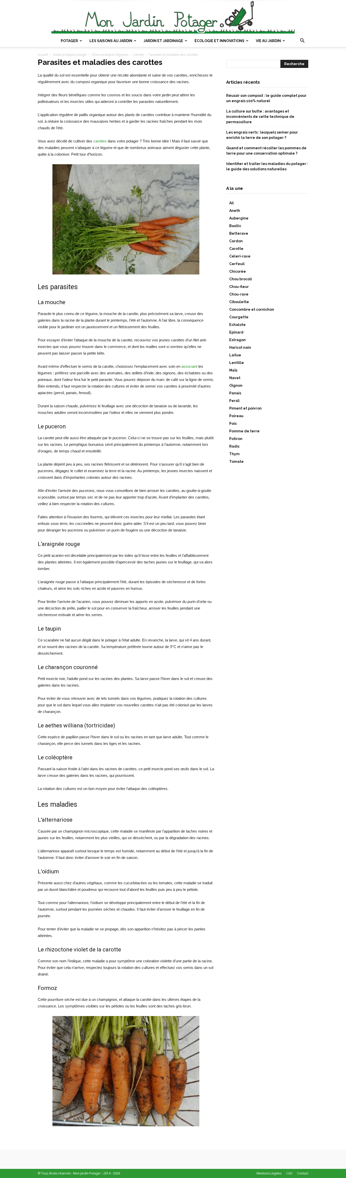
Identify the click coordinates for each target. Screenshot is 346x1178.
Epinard (236, 332)
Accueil (43, 54)
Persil (234, 401)
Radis (234, 446)
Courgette (238, 317)
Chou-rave (238, 294)
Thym (234, 454)
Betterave (238, 233)
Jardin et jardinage (163, 41)
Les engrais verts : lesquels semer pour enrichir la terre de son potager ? (262, 135)
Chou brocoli (240, 279)
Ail (231, 203)
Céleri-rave (240, 256)
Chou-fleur (239, 287)
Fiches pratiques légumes (110, 54)
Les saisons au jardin (110, 41)
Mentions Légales (269, 1173)
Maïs (233, 370)
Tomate (236, 461)
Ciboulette (239, 302)
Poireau (236, 416)
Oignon (235, 385)
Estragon (237, 340)
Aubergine (238, 218)
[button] (302, 41)
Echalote (237, 325)
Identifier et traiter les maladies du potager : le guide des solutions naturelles (267, 166)
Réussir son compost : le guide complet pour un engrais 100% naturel (266, 98)
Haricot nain (240, 347)
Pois (233, 423)
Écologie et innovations (219, 41)
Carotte (138, 54)
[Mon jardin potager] (173, 17)
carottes (100, 141)
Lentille (236, 363)
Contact (302, 1173)
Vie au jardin (268, 41)
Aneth (234, 211)
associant (189, 366)
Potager (69, 41)
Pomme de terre (244, 431)
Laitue (235, 355)
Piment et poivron (245, 408)
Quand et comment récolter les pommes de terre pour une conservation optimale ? (266, 150)
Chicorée (237, 271)
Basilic (235, 226)
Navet (234, 378)
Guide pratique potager (70, 54)
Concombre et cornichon (251, 309)
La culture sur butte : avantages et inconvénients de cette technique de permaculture (260, 116)
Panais (235, 393)
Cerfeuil (237, 264)
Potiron (235, 439)
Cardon (236, 241)
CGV (289, 1173)
